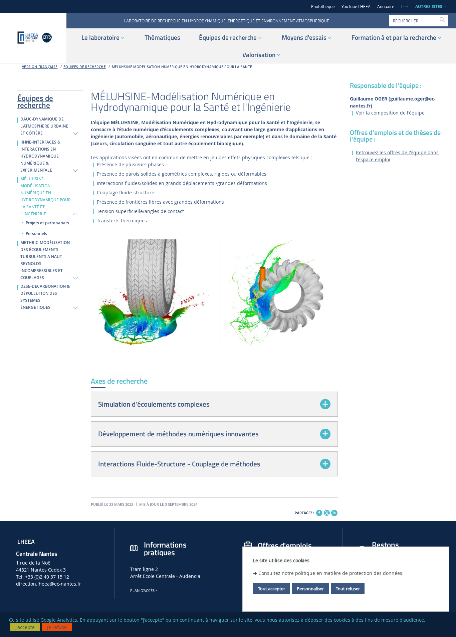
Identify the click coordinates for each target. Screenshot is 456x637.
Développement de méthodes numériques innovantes (178, 433)
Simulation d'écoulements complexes (154, 404)
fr (402, 6)
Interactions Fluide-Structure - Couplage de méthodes (179, 463)
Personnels (36, 233)
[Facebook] (319, 513)
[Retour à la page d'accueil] (33, 37)
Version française (40, 67)
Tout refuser (348, 589)
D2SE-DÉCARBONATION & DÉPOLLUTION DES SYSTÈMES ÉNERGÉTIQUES (45, 297)
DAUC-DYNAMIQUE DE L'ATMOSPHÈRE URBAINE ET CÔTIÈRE (44, 126)
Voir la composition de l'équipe (390, 113)
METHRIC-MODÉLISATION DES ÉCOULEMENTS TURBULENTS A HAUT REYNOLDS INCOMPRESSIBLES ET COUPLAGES (45, 260)
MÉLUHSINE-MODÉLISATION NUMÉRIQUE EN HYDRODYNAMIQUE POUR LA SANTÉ (182, 67)
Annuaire (385, 6)
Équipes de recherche (84, 67)
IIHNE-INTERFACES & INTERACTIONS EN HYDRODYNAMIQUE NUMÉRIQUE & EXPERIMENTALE (40, 156)
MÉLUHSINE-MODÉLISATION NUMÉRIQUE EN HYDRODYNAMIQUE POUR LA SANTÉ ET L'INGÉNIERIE (45, 196)
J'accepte (25, 627)
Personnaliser (310, 589)
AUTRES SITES (428, 6)
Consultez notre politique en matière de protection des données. (331, 573)
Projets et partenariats (47, 223)
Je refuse (57, 627)
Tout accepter (271, 589)
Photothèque (323, 6)
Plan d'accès (142, 590)
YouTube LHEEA (356, 6)
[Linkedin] (334, 513)
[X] (327, 512)
